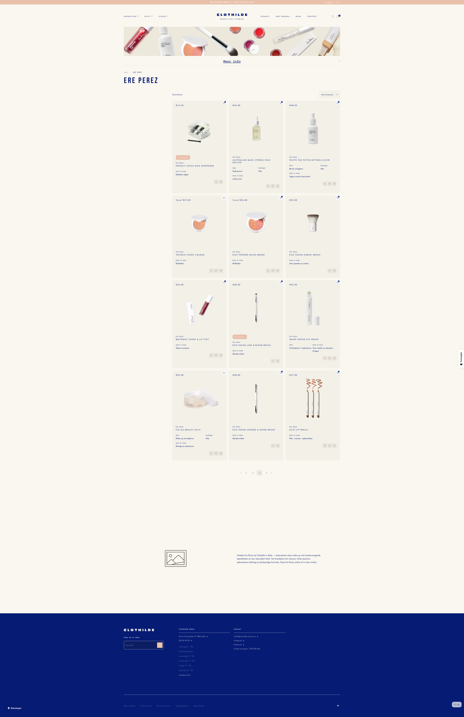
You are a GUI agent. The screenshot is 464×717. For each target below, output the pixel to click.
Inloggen (328, 2)
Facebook (238, 644)
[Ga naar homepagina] (232, 16)
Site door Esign (338, 705)
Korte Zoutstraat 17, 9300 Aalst (192, 636)
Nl (326, 16)
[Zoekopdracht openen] (333, 16)
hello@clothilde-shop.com (245, 636)
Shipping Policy (182, 706)
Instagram (238, 640)
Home (126, 72)
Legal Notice (198, 706)
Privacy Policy (146, 706)
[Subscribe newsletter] (160, 645)
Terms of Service (164, 706)
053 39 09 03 (184, 640)
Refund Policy (129, 706)
